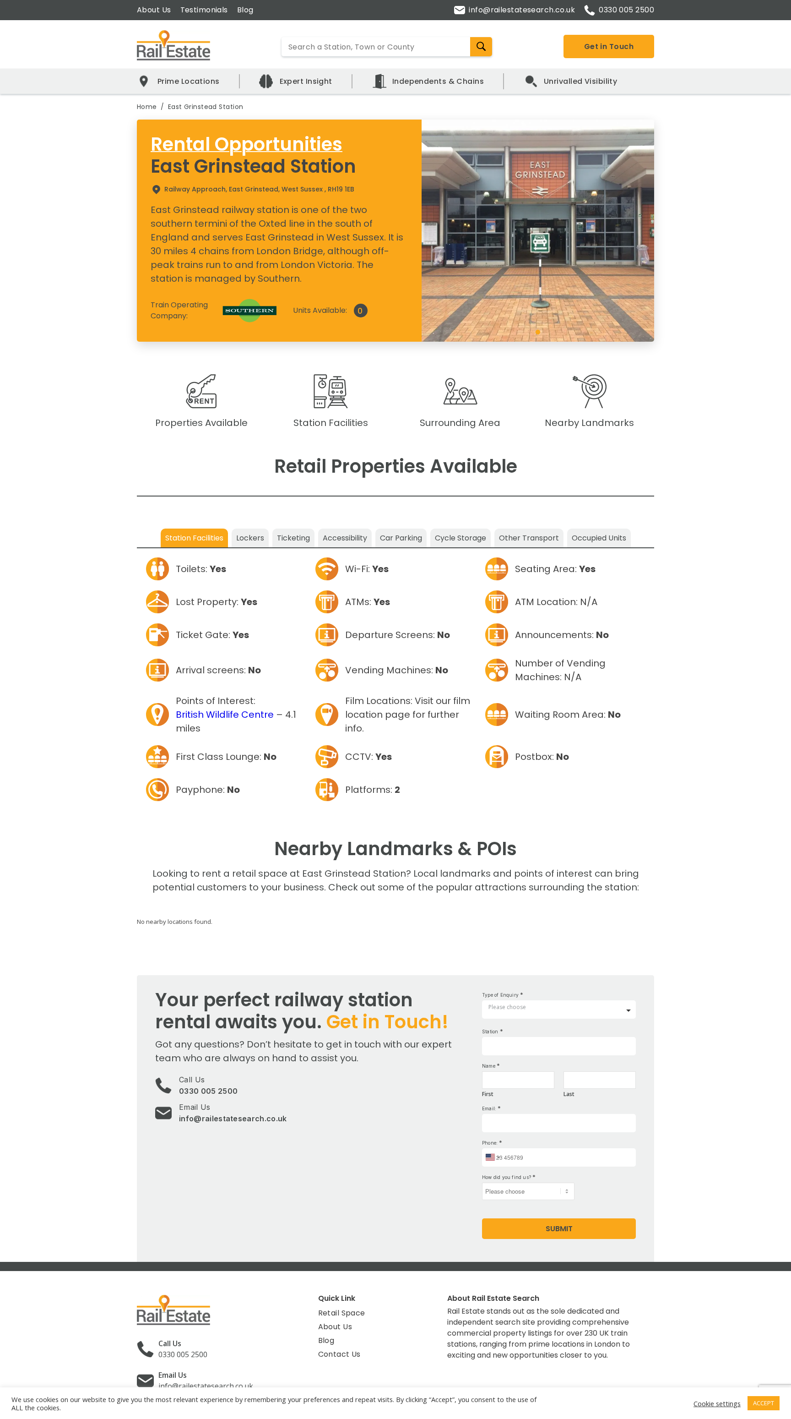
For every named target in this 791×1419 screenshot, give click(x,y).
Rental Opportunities (246, 144)
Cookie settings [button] (717, 1403)
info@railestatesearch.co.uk (522, 10)
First (487, 1094)
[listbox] (559, 1010)
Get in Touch (609, 46)
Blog (245, 10)
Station (492, 1031)
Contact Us (339, 1354)
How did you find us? (509, 1176)
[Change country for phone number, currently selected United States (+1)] (492, 1157)
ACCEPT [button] (763, 1403)
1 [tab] (537, 332)
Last (568, 1094)
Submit (559, 1228)
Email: (491, 1108)
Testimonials (204, 10)
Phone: (492, 1142)
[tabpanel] (538, 230)
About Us (154, 10)
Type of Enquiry (502, 994)
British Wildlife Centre (225, 714)
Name (491, 1065)
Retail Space (341, 1313)
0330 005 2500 (626, 10)
